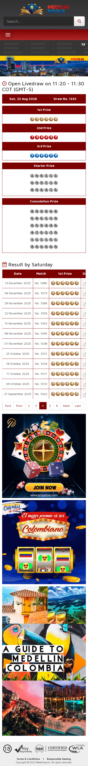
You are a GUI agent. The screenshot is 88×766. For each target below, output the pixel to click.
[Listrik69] (44, 456)
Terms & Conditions (28, 758)
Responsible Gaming (59, 758)
